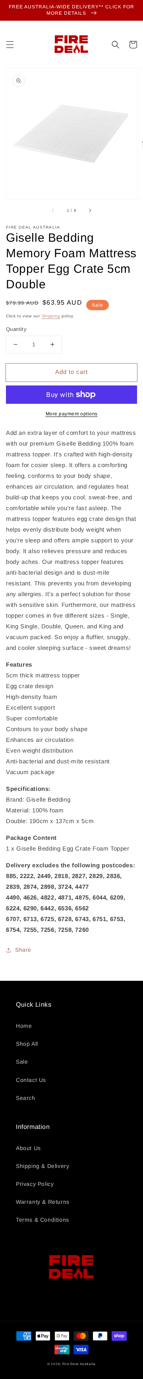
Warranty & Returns (43, 1202)
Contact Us (31, 1080)
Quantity (16, 329)
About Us (28, 1148)
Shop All (27, 1044)
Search (25, 1098)
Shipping (51, 316)
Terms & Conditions (42, 1220)
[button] (10, 44)
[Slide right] (90, 210)
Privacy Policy (35, 1184)
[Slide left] (53, 210)
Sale (22, 1061)
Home (24, 1026)
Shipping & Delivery (42, 1166)
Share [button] (23, 950)
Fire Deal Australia (79, 1364)
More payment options (72, 414)
